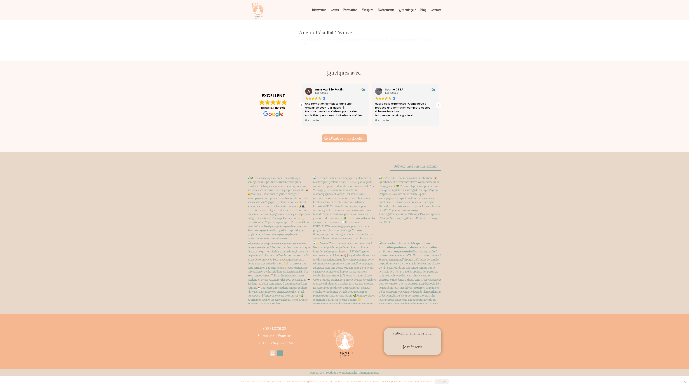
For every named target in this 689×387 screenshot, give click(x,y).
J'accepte (441, 381)
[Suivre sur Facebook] (280, 353)
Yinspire (367, 10)
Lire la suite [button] (312, 120)
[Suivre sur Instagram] (272, 353)
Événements (386, 10)
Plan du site (317, 372)
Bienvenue (319, 10)
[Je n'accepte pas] (684, 381)
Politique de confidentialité (341, 372)
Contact (436, 10)
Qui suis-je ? (407, 10)
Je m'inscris (412, 347)
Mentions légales (369, 372)
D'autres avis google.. (347, 138)
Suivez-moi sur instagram (415, 166)
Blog (423, 10)
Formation (350, 10)
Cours (335, 10)
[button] (438, 105)
